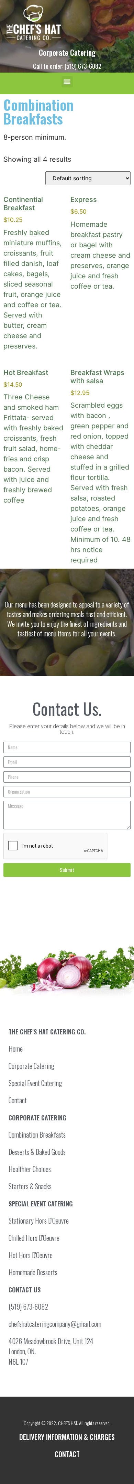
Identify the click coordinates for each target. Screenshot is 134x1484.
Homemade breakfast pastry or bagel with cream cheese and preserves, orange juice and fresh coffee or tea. (100, 242)
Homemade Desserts (33, 1272)
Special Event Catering (35, 1083)
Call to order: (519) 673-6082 (67, 66)
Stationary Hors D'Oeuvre (39, 1220)
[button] (67, 81)
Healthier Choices (30, 1169)
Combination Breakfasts (37, 1134)
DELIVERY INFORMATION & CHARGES (67, 1437)
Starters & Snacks (30, 1186)
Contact (18, 1100)
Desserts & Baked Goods (37, 1152)
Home (16, 1048)
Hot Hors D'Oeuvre (31, 1255)
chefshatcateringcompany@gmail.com (55, 1324)
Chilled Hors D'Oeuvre (34, 1238)
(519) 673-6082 (28, 1306)
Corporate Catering (67, 52)
